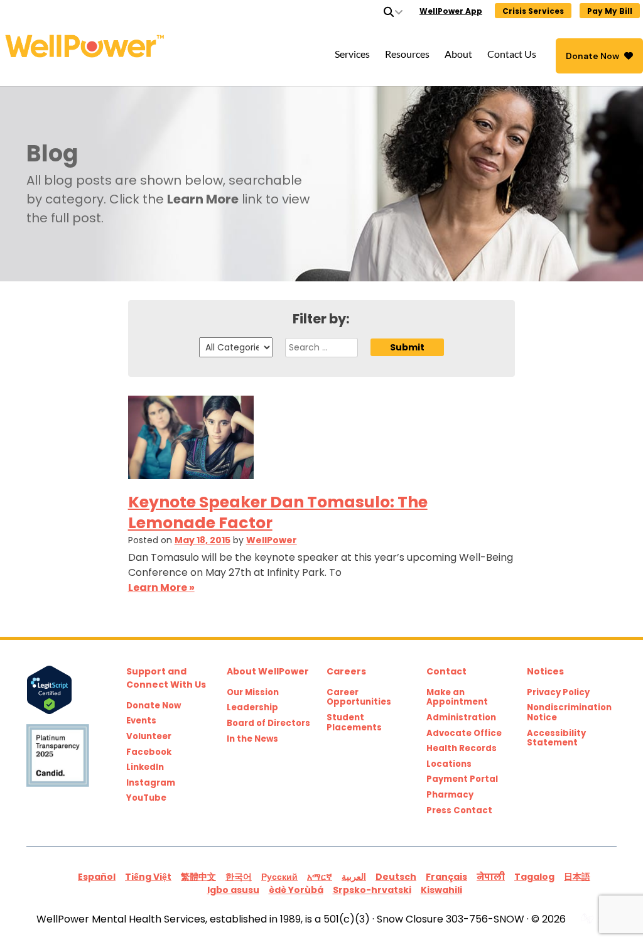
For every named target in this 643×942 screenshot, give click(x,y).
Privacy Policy (558, 693)
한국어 (238, 876)
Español (97, 876)
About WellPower (268, 671)
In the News (252, 739)
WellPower (271, 540)
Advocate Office (464, 733)
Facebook (148, 752)
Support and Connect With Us (166, 678)
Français (446, 876)
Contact (446, 671)
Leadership (252, 708)
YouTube (146, 798)
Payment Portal (462, 779)
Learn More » (161, 587)
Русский (279, 876)
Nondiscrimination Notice (569, 712)
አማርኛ (319, 876)
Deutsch (396, 876)
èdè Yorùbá (296, 890)
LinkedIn (145, 767)
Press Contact (459, 811)
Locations (449, 764)
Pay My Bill (609, 11)
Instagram (150, 783)
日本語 (577, 876)
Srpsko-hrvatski (372, 890)
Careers (346, 671)
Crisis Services (533, 11)
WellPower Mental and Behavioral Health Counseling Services (142, 46)
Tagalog (534, 876)
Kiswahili (441, 890)
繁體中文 (198, 876)
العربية (354, 876)
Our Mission (253, 693)
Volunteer (148, 737)
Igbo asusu (233, 890)
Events (141, 721)
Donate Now (592, 56)
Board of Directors (268, 723)
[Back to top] (608, 907)
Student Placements (354, 722)
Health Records (461, 749)
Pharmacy (449, 795)
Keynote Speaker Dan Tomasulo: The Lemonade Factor (278, 512)
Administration (461, 718)
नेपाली (491, 876)
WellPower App (450, 11)
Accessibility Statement (556, 738)
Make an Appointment (457, 697)
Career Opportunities (359, 697)
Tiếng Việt (148, 876)
